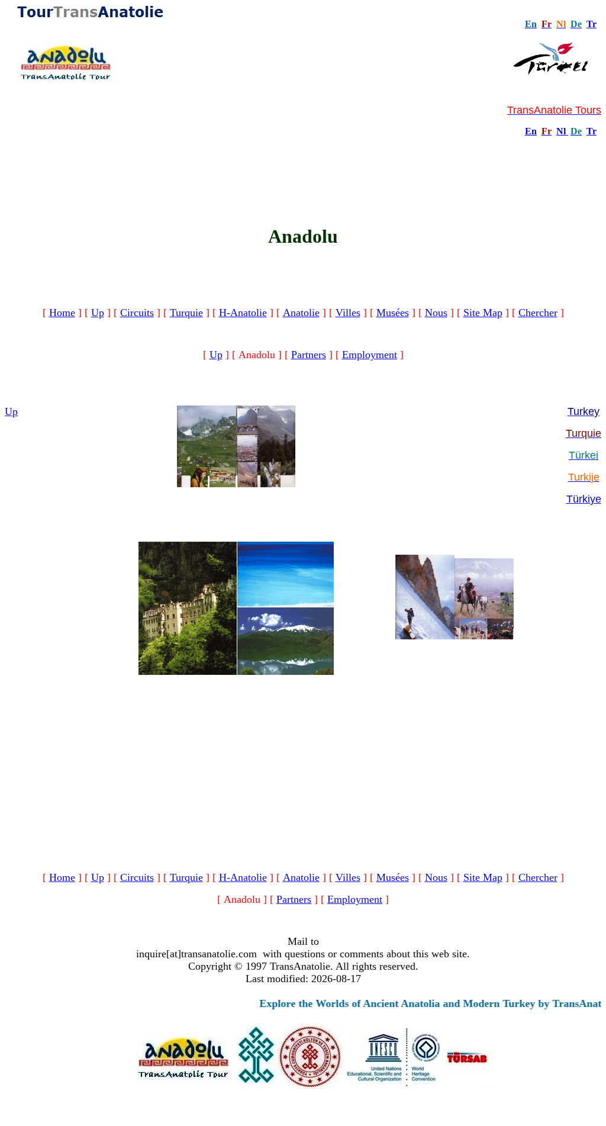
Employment (369, 355)
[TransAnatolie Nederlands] (567, 131)
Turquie (186, 313)
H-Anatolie (243, 313)
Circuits (137, 313)
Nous (436, 313)
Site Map (482, 313)
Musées (392, 313)
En (531, 131)
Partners (308, 355)
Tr (591, 24)
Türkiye (583, 499)
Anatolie (301, 313)
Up (97, 313)
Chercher (537, 313)
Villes (348, 313)
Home (62, 313)
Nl (561, 131)
